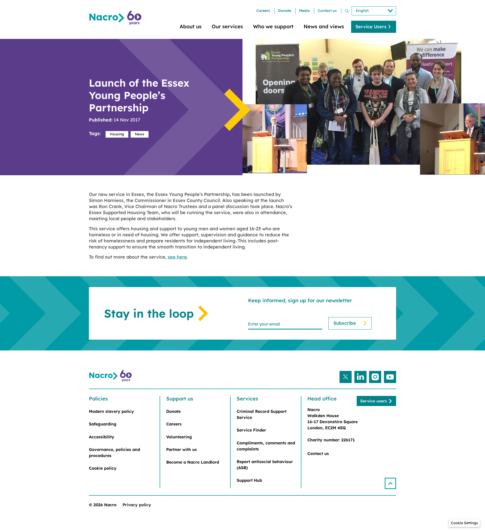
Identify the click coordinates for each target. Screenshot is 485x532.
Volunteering (179, 436)
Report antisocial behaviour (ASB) (265, 464)
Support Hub (249, 480)
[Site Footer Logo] (111, 376)
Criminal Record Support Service (261, 414)
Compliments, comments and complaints (266, 445)
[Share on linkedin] (360, 377)
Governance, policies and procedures (114, 452)
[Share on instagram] (375, 377)
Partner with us (181, 449)
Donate (284, 10)
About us (191, 26)
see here (177, 257)
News (139, 134)
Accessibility (101, 436)
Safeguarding (102, 423)
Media (304, 10)
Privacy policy (137, 504)
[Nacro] (116, 18)
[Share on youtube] (390, 377)
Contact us (327, 10)
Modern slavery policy (111, 411)
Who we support (273, 26)
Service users (373, 400)
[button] (390, 483)
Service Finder (251, 430)
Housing (117, 134)
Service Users (370, 27)
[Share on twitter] (346, 377)
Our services (227, 26)
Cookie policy (102, 468)
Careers (263, 10)
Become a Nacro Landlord (192, 462)
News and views (324, 26)
